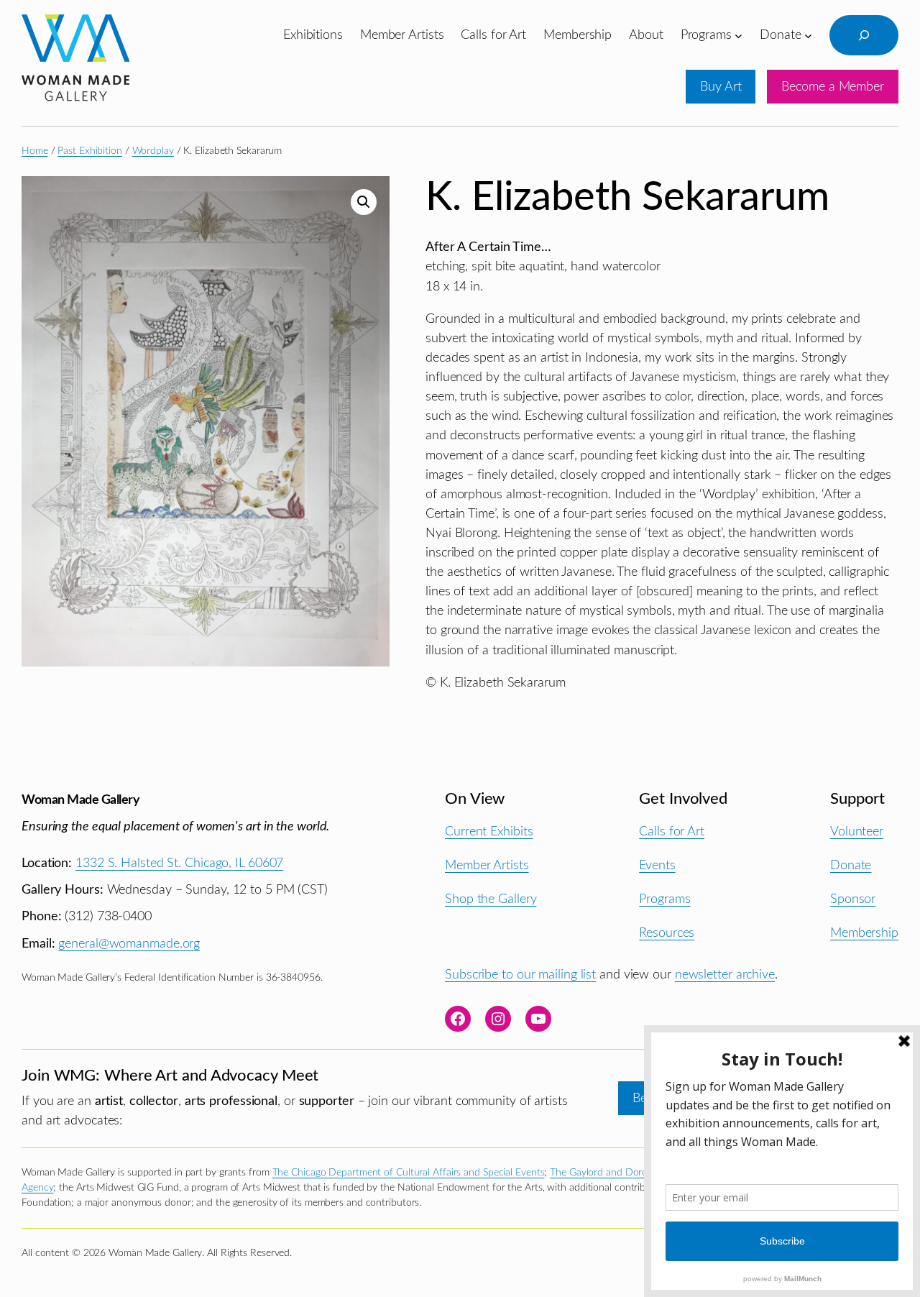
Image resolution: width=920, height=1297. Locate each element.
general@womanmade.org (129, 943)
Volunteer (856, 831)
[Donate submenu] (808, 35)
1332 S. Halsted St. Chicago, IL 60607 (179, 863)
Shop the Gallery (490, 899)
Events (657, 865)
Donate (850, 865)
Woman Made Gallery (80, 800)
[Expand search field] (863, 35)
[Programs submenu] (738, 35)
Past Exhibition (90, 151)
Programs (664, 899)
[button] (364, 202)
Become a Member (832, 86)
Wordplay (153, 151)
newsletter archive (725, 974)
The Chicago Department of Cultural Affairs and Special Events (408, 1173)
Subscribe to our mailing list (520, 974)
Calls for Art (671, 831)
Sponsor (852, 899)
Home (35, 151)
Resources (666, 933)
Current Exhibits (489, 831)
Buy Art (720, 86)
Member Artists (487, 865)
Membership (864, 933)
